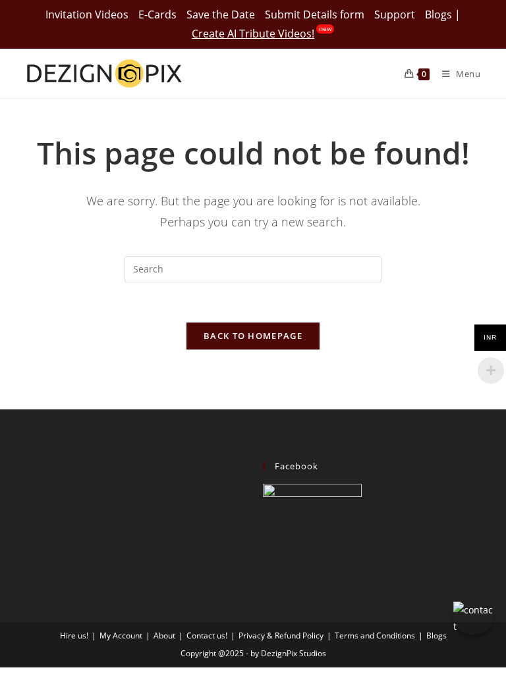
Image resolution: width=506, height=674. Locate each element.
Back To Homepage (253, 336)
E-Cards (157, 14)
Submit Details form (314, 14)
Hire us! (74, 635)
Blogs (438, 14)
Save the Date (220, 14)
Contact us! (206, 635)
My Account (120, 635)
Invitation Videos (86, 14)
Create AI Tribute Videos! (253, 33)
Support (394, 14)
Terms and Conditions (375, 635)
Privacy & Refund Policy (281, 635)
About (164, 635)
